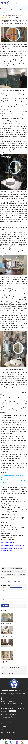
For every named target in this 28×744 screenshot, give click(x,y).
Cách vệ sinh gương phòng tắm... (7, 624)
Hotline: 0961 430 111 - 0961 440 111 (11, 697)
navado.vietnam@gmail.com (9, 701)
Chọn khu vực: (4, 711)
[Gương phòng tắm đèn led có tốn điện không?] (7, 643)
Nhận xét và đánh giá (6, 585)
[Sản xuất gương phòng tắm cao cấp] (5, 3)
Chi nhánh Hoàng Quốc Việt (10, 714)
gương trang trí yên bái (7, 571)
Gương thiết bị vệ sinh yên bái (15, 568)
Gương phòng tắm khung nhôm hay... (6, 636)
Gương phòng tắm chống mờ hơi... (6, 662)
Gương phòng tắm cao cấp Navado (8, 735)
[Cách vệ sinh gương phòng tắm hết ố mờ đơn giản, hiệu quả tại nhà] (7, 617)
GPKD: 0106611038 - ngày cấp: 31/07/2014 (12, 703)
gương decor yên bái (10, 574)
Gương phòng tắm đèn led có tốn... (6, 649)
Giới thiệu (5, 726)
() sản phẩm (4, 8)
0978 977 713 (6, 719)
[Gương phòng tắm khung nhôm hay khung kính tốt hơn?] (7, 630)
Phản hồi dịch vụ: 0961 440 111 (10, 699)
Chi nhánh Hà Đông (7, 723)
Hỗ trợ (4, 729)
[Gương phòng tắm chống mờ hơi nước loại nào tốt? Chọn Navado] (7, 655)
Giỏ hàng (4, 7)
